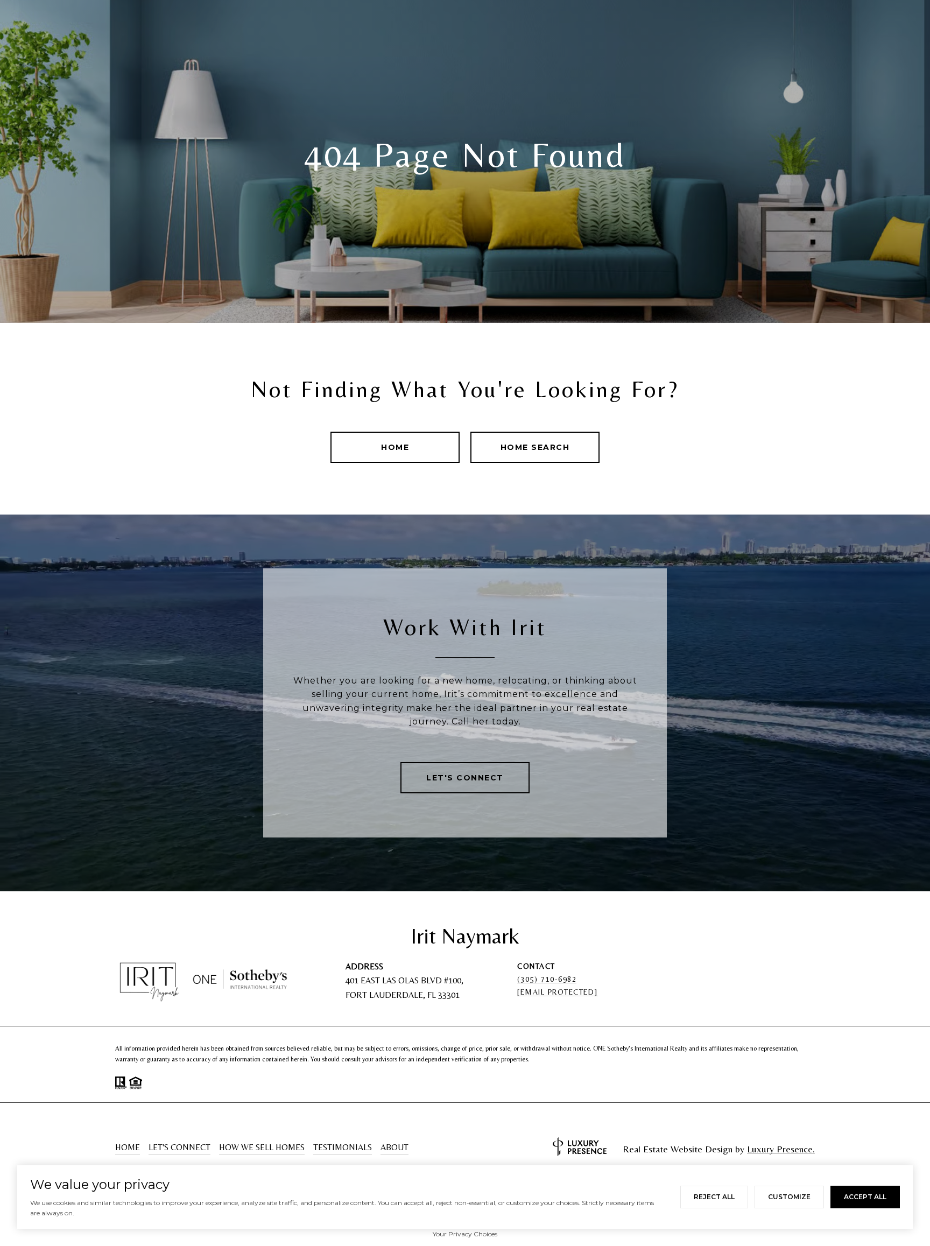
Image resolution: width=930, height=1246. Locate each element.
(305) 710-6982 (546, 979)
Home (395, 447)
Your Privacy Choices (465, 1234)
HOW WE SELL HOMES (262, 1147)
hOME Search (535, 447)
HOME (127, 1147)
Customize (789, 1197)
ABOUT (394, 1147)
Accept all (865, 1197)
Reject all (714, 1197)
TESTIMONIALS (342, 1147)
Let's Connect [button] (465, 778)
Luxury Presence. (781, 1149)
